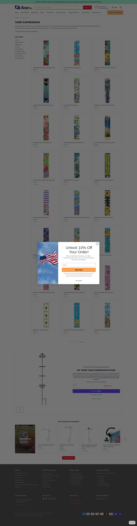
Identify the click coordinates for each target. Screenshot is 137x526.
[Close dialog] (97, 244)
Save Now (79, 270)
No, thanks (79, 281)
